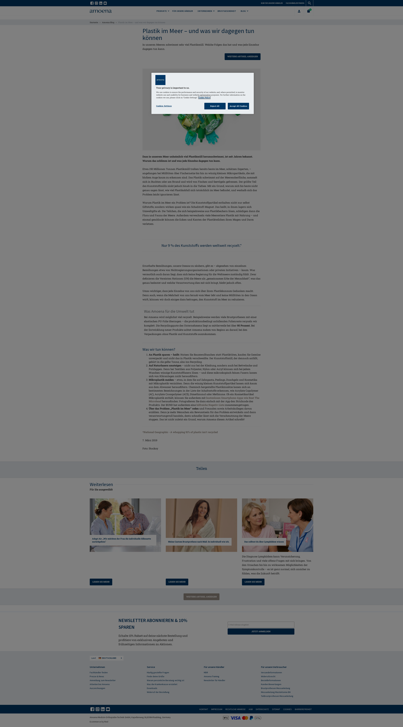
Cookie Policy (204, 97)
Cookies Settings (164, 106)
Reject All (214, 106)
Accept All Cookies (238, 106)
